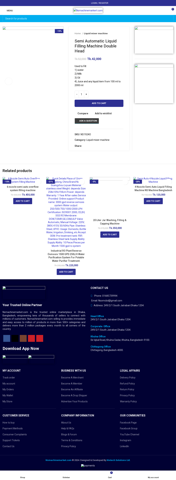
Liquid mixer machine (96, 33)
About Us (66, 422)
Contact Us (8, 446)
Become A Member (71, 383)
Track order (9, 377)
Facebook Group (129, 428)
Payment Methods (13, 428)
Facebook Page (128, 422)
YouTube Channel (129, 434)
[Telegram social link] (86, 3)
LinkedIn (124, 446)
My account (9, 383)
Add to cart (99, 103)
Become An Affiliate (72, 389)
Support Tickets (11, 440)
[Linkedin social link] (82, 3)
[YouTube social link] (31, 338)
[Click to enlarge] (8, 81)
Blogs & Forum (69, 434)
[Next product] (121, 33)
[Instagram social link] (23, 338)
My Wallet (8, 395)
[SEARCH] (169, 18)
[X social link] (74, 3)
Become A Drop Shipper (74, 395)
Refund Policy (127, 383)
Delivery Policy (127, 377)
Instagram (125, 440)
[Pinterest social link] (78, 3)
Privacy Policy (68, 446)
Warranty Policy (128, 401)
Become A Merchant (72, 377)
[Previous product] (115, 33)
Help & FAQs (67, 428)
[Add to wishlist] (38, 182)
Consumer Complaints (15, 434)
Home (78, 33)
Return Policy (127, 389)
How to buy (9, 422)
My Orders (8, 389)
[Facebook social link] (70, 3)
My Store (7, 401)
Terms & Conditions (71, 440)
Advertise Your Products (74, 401)
